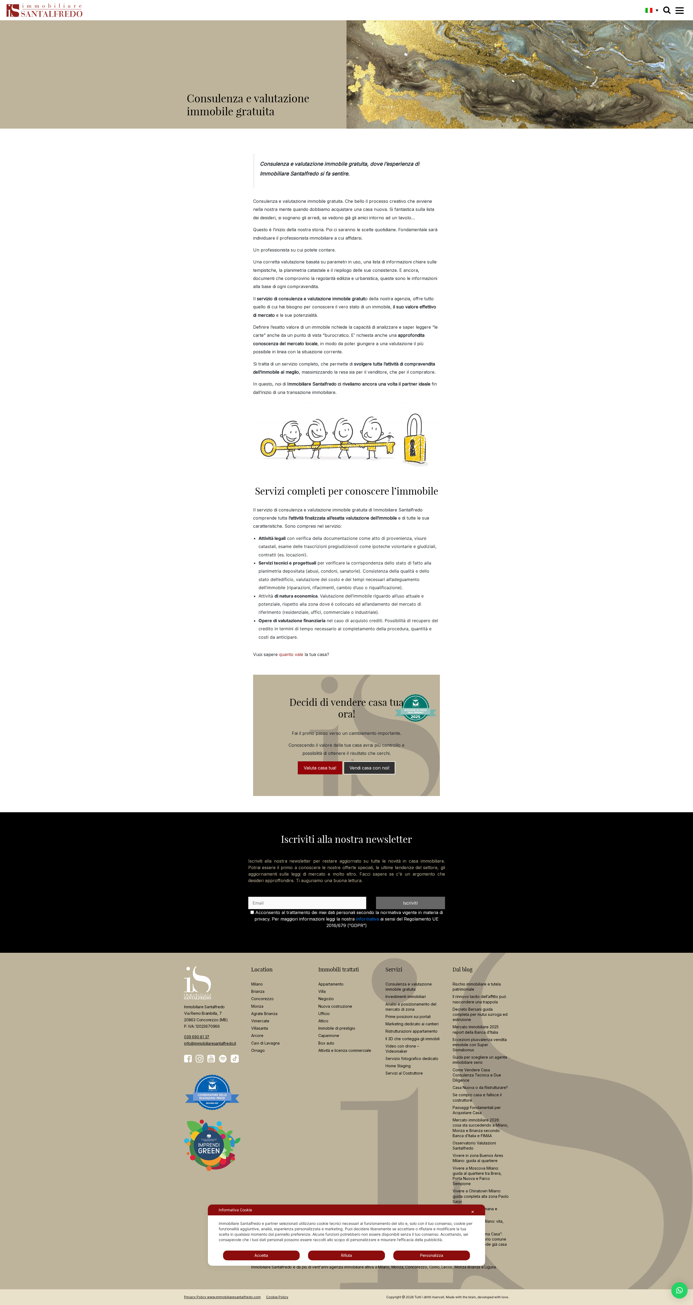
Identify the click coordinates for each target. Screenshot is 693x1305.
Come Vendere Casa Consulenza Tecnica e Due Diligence (477, 1074)
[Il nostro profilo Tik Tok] (235, 1059)
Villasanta (259, 1028)
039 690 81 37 (196, 1037)
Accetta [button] (261, 1255)
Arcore (257, 1035)
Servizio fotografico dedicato (411, 1058)
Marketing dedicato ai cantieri (412, 1024)
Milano (257, 984)
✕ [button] (472, 1211)
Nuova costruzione (335, 1006)
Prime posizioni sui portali (408, 1016)
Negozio (326, 998)
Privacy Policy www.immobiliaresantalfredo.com (222, 1297)
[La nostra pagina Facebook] (188, 1059)
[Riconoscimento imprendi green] (212, 1149)
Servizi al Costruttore (404, 1073)
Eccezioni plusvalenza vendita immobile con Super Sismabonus (480, 1044)
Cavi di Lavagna (265, 1042)
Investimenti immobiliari (405, 996)
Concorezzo (262, 998)
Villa (322, 991)
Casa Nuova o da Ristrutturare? (480, 1087)
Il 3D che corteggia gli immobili (412, 1038)
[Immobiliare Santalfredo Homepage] (44, 10)
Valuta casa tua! (320, 768)
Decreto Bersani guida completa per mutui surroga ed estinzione (480, 1014)
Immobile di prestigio (336, 1028)
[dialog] (346, 1235)
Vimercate (260, 1021)
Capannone (328, 1035)
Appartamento (331, 984)
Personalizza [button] (431, 1255)
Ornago (258, 1050)
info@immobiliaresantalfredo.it (210, 1043)
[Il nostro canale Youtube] (211, 1059)
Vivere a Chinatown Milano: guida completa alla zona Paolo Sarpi (481, 1196)
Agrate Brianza (264, 1013)
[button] (652, 10)
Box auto (326, 1042)
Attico (323, 1021)
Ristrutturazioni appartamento (411, 1031)
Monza (257, 1006)
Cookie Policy (277, 1297)
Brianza (257, 991)
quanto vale (291, 654)
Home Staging (398, 1065)
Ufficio (324, 1013)
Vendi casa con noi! (369, 768)
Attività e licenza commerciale (344, 1050)
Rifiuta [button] (346, 1255)
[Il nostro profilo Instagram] (199, 1059)
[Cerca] (667, 10)
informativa (367, 919)
